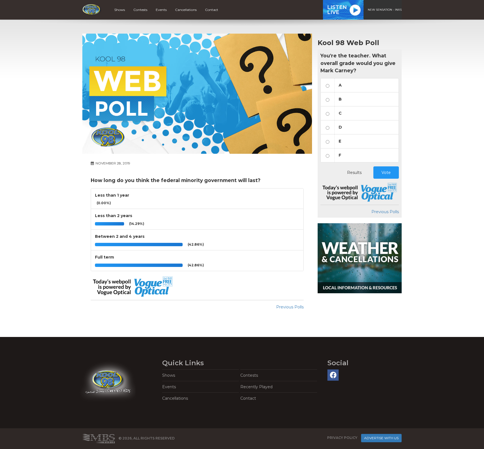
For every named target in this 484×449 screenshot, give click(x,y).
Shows (119, 10)
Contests (140, 10)
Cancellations (186, 10)
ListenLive (337, 9)
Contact (211, 10)
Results (354, 172)
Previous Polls (290, 307)
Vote (386, 172)
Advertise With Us (381, 438)
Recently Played (256, 386)
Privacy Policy (342, 438)
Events (161, 10)
